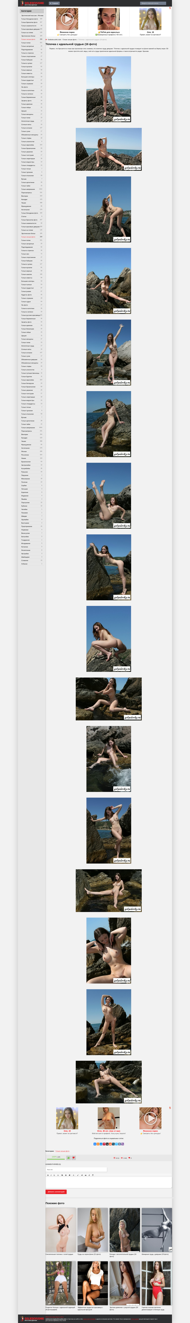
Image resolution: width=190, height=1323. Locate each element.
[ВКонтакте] (95, 1144)
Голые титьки (26, 169)
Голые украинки (27, 152)
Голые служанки (27, 83)
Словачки (24, 560)
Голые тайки (25, 186)
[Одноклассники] (98, 1144)
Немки (23, 458)
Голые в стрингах (27, 53)
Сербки (24, 485)
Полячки (24, 482)
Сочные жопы (26, 124)
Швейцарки (25, 557)
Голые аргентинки (27, 182)
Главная (55, 3)
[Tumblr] (119, 1144)
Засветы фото (26, 101)
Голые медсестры (27, 162)
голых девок (135, 1319)
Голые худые (26, 301)
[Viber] (122, 1144)
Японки (24, 451)
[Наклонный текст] (51, 1175)
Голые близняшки (27, 329)
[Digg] (107, 1144)
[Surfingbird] (116, 1144)
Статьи (23, 216)
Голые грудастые (27, 80)
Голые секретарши (28, 158)
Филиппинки (25, 550)
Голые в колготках (27, 90)
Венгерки (24, 196)
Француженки (26, 206)
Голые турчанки (27, 172)
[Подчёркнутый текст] (54, 1175)
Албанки (24, 564)
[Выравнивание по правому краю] (69, 1175)
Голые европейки (27, 145)
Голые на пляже (27, 32)
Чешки (23, 203)
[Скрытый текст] (82, 1175)
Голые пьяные (26, 284)
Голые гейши (26, 107)
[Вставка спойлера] (93, 1175)
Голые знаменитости (28, 26)
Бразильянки (26, 462)
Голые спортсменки (28, 56)
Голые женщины (27, 114)
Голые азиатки (26, 274)
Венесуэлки (25, 533)
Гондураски (25, 540)
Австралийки (25, 465)
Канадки (24, 199)
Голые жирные (26, 70)
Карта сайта (60, 1317)
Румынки (24, 472)
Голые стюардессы (28, 165)
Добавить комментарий (56, 1192)
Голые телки (25, 118)
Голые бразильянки (28, 148)
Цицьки (23, 111)
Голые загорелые (27, 46)
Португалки (25, 502)
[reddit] (110, 1144)
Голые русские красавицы (30, 315)
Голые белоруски (27, 383)
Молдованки (25, 543)
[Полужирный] (48, 1175)
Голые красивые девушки (30, 29)
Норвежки (24, 530)
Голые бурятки (26, 376)
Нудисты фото (26, 295)
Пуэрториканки (26, 526)
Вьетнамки (25, 523)
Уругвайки (24, 519)
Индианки (24, 496)
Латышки (24, 489)
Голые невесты (26, 73)
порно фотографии (89, 1319)
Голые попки (25, 43)
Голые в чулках (26, 63)
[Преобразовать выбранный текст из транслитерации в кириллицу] (89, 1175)
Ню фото (24, 87)
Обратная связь (51, 1317)
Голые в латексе (27, 94)
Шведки (24, 516)
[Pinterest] (104, 1144)
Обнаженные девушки (29, 359)
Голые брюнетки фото (29, 22)
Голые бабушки (26, 60)
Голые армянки (26, 104)
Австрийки (25, 553)
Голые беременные (28, 97)
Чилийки (24, 509)
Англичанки (25, 210)
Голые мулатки (26, 66)
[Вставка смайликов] (74, 1175)
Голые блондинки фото (29, 19)
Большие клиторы (27, 77)
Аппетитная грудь (27, 121)
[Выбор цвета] (78, 1175)
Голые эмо (25, 254)
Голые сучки (25, 131)
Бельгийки (25, 536)
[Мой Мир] (101, 1144)
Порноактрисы (26, 192)
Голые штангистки (27, 141)
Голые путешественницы (30, 373)
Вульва (23, 179)
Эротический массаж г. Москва (32, 15)
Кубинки (24, 506)
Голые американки (28, 189)
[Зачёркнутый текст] (58, 1175)
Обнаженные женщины (29, 135)
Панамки (24, 513)
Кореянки (24, 492)
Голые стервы (26, 138)
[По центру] (66, 1175)
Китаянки (24, 547)
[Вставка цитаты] (86, 1175)
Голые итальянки (27, 175)
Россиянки (25, 455)
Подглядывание (27, 49)
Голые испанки (26, 128)
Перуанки (24, 475)
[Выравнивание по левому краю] (62, 1175)
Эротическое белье (28, 36)
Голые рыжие (26, 291)
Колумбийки (25, 468)
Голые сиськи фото (28, 39)
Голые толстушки (27, 155)
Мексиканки (25, 479)
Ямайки (24, 499)
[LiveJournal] (113, 1144)
